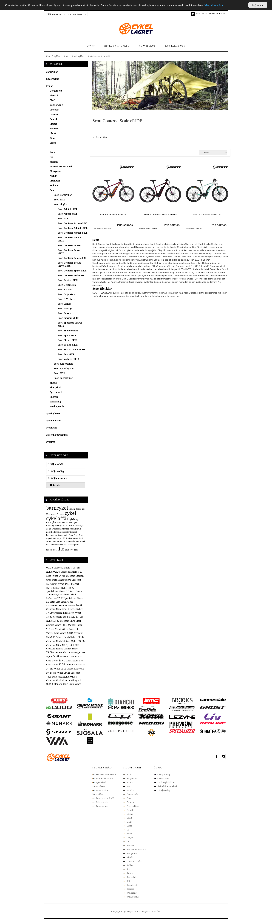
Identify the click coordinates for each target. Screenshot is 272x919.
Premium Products (135, 861)
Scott (66, 56)
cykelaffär (57, 518)
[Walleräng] (57, 741)
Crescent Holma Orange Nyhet (62, 648)
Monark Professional (61, 166)
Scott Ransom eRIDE (68, 317)
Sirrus (70, 544)
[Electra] (182, 708)
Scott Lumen (64, 303)
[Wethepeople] (90, 740)
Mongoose (55, 171)
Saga (71, 535)
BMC (52, 100)
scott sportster (52, 544)
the (60, 548)
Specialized (56, 392)
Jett (66, 525)
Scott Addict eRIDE (67, 209)
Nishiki (53, 175)
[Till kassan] (193, 14)
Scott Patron (64, 313)
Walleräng (55, 401)
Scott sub (63, 544)
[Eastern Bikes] (121, 707)
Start (91, 46)
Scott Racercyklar (63, 377)
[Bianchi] (121, 702)
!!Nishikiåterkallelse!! (167, 786)
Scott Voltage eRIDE (68, 358)
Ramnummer (102, 806)
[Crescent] (90, 707)
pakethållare (52, 532)
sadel (66, 535)
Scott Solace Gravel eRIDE (71, 349)
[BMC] (151, 701)
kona (48, 528)
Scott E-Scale (65, 289)
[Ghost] (213, 707)
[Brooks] (182, 701)
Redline (54, 185)
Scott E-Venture (66, 298)
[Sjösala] (90, 732)
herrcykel (59, 525)
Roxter (60, 535)
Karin (71, 525)
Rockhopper (51, 535)
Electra (53, 123)
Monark (54, 161)
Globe (53, 142)
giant (76, 522)
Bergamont (56, 90)
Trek (76, 549)
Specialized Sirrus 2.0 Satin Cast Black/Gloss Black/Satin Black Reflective (64, 602)
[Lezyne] (182, 716)
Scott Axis (63, 218)
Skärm (49, 549)
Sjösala (53, 382)
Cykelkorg (73, 519)
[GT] (121, 716)
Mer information (213, 5)
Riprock (73, 532)
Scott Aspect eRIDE (67, 213)
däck (59, 522)
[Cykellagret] (136, 28)
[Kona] (151, 716)
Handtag (50, 525)
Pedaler (66, 532)
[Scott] (127, 167)
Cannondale (56, 104)
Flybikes (54, 128)
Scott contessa (72, 538)
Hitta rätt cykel (116, 46)
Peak (60, 532)
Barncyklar (52, 71)
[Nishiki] (151, 723)
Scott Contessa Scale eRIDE (99, 56)
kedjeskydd (79, 525)
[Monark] (59, 723)
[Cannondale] (213, 699)
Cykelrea (50, 441)
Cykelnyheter (53, 413)
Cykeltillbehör (53, 420)
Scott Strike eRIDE (67, 340)
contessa (52, 514)
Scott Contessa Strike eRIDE (72, 275)
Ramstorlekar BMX (105, 798)
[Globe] (90, 716)
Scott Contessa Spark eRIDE (72, 270)
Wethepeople (57, 406)
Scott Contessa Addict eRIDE (73, 227)
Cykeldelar (51, 427)
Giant (52, 138)
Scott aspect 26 (58, 538)
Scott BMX (59, 199)
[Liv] (213, 716)
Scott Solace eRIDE (68, 344)
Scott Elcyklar (78, 56)
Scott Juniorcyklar (63, 363)
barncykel (57, 508)
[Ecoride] (147, 709)
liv (52, 528)
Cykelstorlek (102, 802)
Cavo (129, 798)
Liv (51, 156)
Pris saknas (125, 225)
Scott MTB (59, 373)
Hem (48, 56)
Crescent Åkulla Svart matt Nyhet (63, 680)
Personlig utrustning (57, 434)
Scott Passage (65, 308)
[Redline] (213, 723)
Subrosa (54, 396)
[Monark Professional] (90, 723)
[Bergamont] (90, 702)
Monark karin (68, 528)
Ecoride (54, 119)
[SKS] (151, 732)
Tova (67, 549)
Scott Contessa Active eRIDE (72, 223)
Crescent (54, 109)
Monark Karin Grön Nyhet (67, 683)
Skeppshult (55, 387)
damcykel (51, 522)
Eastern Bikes (133, 806)
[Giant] (59, 716)
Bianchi (54, 95)
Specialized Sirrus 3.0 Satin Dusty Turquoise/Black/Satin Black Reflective (64, 595)
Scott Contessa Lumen (69, 245)
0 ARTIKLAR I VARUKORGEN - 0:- (211, 14)
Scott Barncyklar (63, 194)
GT (51, 147)
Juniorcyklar (52, 78)
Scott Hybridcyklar (64, 368)
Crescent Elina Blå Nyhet (59, 645)
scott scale (70, 541)
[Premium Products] (181, 724)
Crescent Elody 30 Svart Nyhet (62, 641)
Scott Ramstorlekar (105, 778)
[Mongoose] (121, 723)
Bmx (78, 509)
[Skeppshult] (121, 731)
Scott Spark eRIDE (67, 335)
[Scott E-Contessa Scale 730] (113, 190)
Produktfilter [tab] (102, 137)
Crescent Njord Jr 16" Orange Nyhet (64, 608)
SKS (128, 881)
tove (71, 549)
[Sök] (86, 14)
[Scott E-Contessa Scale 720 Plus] (160, 190)
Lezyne (130, 837)
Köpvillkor (147, 46)
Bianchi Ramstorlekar (106, 774)
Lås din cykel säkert (166, 782)
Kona (52, 152)
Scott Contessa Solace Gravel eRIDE (69, 264)
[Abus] (59, 701)
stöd (55, 549)
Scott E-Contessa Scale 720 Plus (160, 214)
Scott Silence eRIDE (68, 330)
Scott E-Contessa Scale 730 (113, 214)
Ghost (53, 133)
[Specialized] (182, 731)
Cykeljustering (163, 774)
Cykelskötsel (163, 778)
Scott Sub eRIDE (66, 354)
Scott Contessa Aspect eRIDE (73, 232)
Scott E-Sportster (67, 294)
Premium (55, 180)
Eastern (54, 114)
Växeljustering (163, 790)
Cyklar (57, 56)
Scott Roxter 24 (58, 541)
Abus (129, 774)
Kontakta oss (175, 46)
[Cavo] (59, 707)
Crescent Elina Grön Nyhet (67, 612)
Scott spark (80, 541)
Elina (71, 522)
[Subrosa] (213, 731)
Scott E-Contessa (67, 284)
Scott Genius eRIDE (68, 280)
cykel (70, 513)
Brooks (130, 790)
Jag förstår (258, 4)
